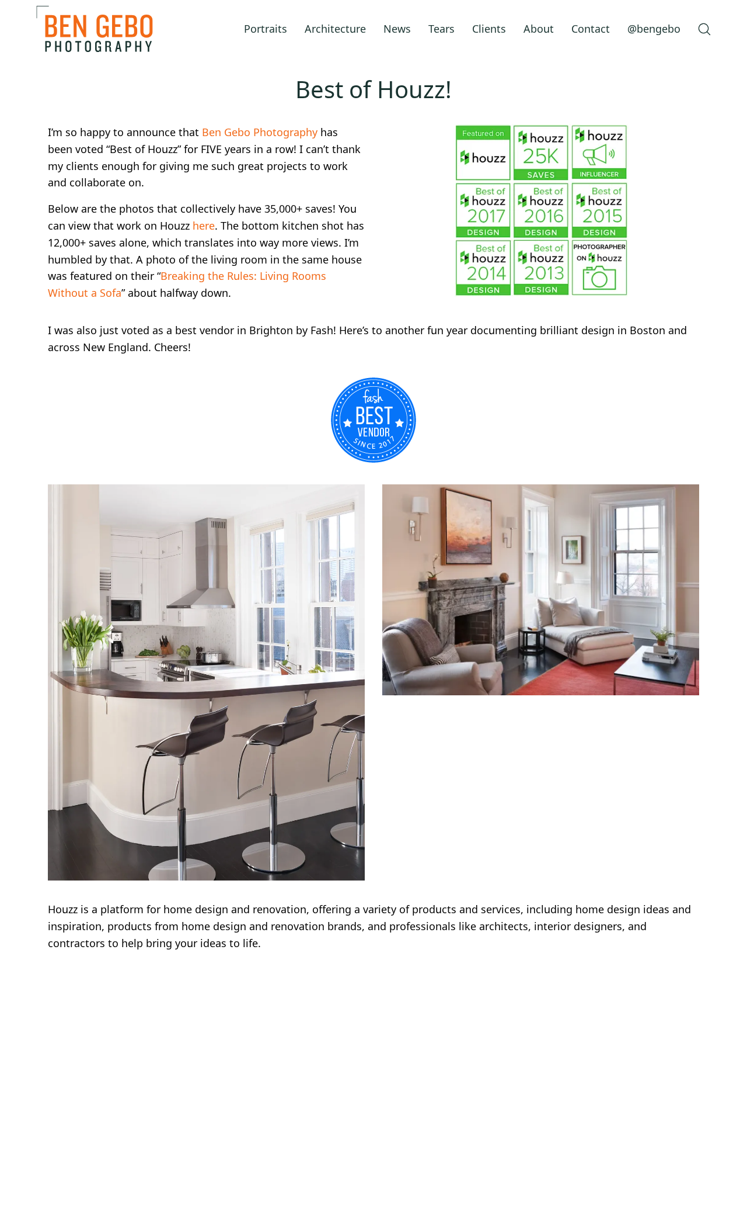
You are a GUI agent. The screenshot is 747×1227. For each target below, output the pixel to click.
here (204, 226)
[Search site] (704, 29)
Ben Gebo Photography (259, 132)
